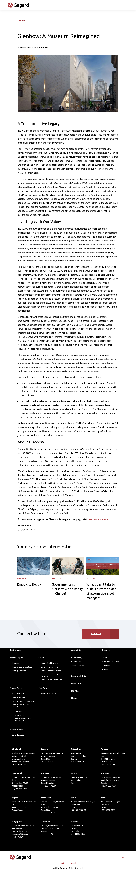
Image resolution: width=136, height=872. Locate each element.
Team (104, 657)
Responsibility (78, 676)
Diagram (15, 663)
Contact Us (64, 863)
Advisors (106, 665)
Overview (18, 712)
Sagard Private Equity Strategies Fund (23, 719)
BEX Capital (19, 715)
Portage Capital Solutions (22, 667)
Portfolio (76, 683)
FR (120, 4)
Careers (105, 669)
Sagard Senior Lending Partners (49, 675)
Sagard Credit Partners (50, 663)
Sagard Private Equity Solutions (20, 705)
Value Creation (77, 665)
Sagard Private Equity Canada (23, 701)
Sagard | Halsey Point (49, 667)
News (74, 698)
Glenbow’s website (98, 519)
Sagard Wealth (18, 735)
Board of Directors (110, 661)
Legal (73, 863)
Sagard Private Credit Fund (51, 680)
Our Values (76, 661)
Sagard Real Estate (48, 694)
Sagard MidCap (18, 694)
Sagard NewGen (18, 697)
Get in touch (95, 634)
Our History (76, 657)
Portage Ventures (19, 671)
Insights (75, 691)
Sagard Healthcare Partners (51, 671)
